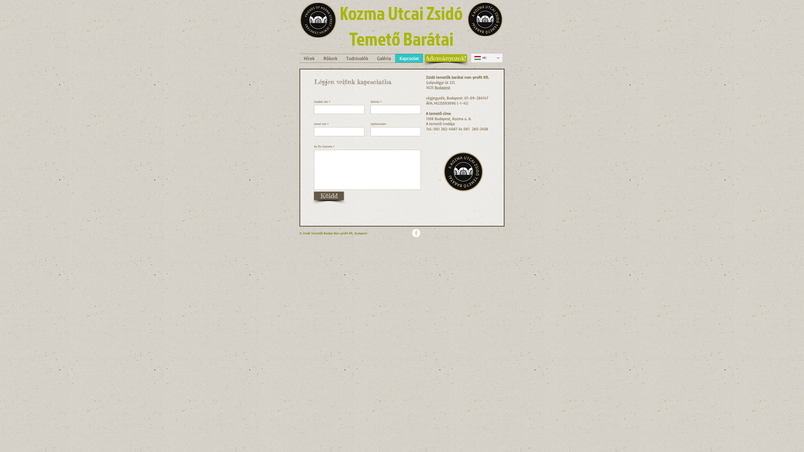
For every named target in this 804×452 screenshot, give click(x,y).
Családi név (321, 101)
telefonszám (378, 123)
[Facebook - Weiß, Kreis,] (416, 233)
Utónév (375, 101)
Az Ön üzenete (323, 146)
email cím (320, 123)
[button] (357, 58)
